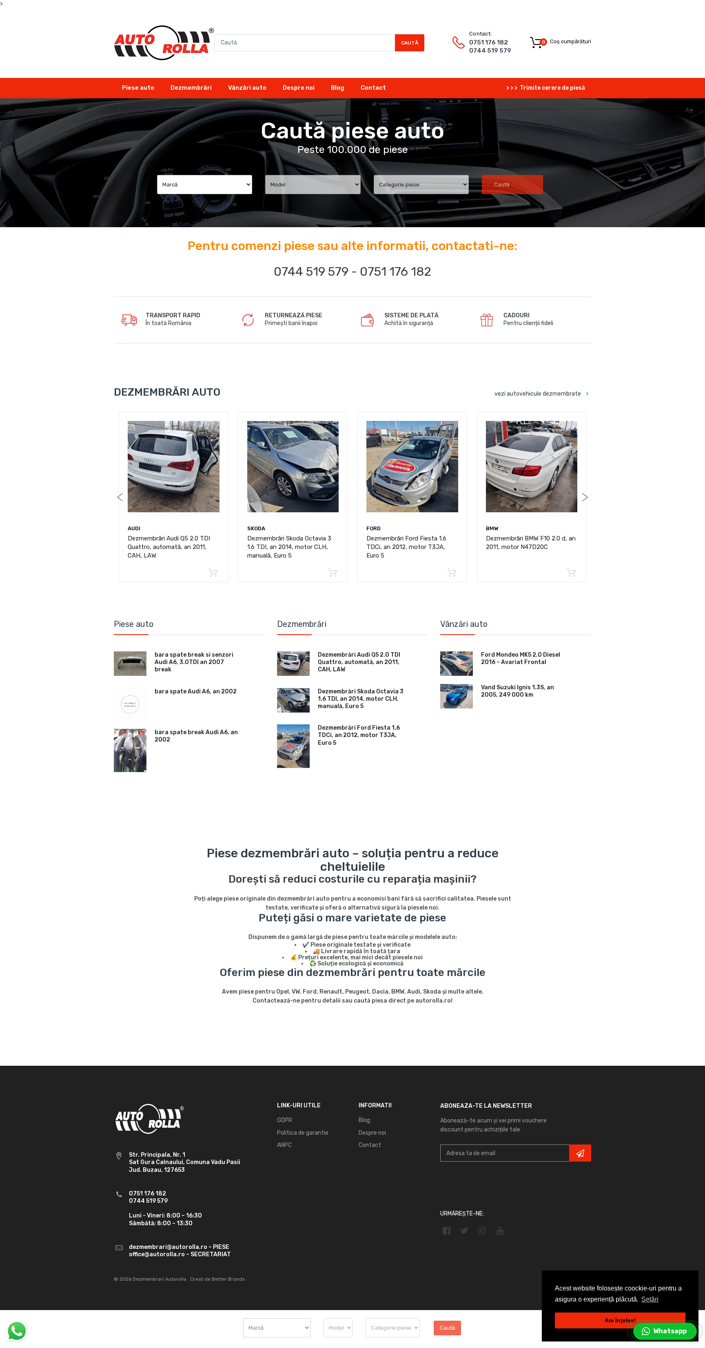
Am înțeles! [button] (620, 1320)
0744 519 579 (490, 50)
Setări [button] (649, 1299)
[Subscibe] (580, 1153)
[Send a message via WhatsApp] (17, 1331)
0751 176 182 (488, 42)
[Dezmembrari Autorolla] (164, 42)
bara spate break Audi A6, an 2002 (196, 736)
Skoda (256, 528)
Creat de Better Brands (217, 1279)
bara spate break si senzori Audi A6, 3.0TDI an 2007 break (194, 662)
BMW (492, 528)
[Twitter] (464, 1230)
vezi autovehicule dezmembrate (537, 393)
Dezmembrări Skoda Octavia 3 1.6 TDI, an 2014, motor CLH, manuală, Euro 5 (289, 547)
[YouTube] (500, 1230)
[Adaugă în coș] (213, 573)
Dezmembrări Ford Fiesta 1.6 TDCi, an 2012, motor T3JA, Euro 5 (406, 547)
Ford (373, 528)
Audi (134, 528)
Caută (409, 43)
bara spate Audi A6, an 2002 (196, 691)
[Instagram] (482, 1230)
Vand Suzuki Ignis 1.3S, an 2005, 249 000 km (517, 691)
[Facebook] (446, 1230)
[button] (665, 1331)
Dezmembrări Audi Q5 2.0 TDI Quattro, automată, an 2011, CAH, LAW (169, 547)
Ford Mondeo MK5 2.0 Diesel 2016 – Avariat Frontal (520, 658)
